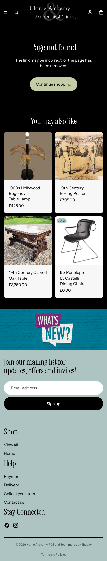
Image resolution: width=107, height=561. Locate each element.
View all (11, 445)
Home (9, 453)
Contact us (14, 502)
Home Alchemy (36, 544)
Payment (12, 476)
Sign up (53, 403)
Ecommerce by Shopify (76, 544)
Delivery (11, 485)
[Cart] (101, 12)
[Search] (16, 12)
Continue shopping (53, 84)
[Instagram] (16, 525)
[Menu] (5, 12)
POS (51, 544)
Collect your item (19, 493)
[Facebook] (7, 525)
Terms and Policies (53, 554)
